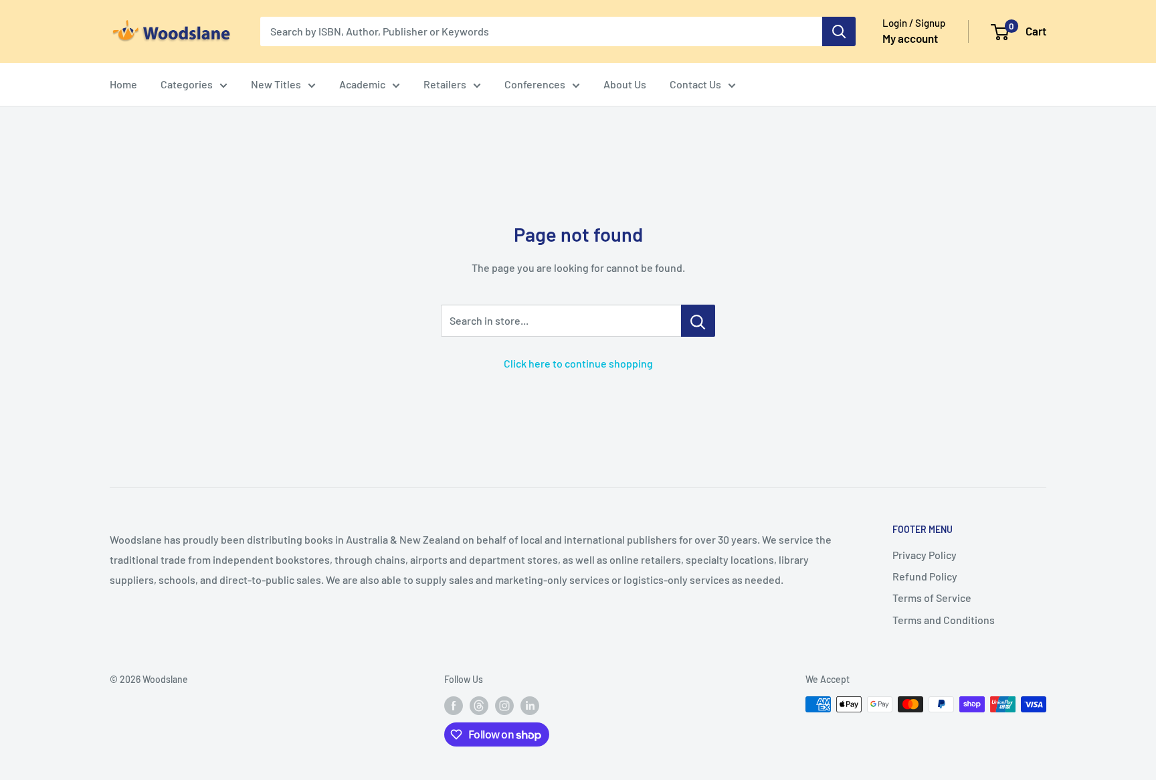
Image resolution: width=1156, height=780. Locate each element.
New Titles (276, 84)
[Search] (839, 31)
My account (910, 38)
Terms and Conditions (943, 619)
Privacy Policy (924, 554)
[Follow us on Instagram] (504, 705)
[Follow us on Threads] (479, 705)
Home (123, 84)
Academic (362, 84)
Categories (187, 84)
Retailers (444, 84)
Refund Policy (924, 576)
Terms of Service (931, 597)
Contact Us (695, 84)
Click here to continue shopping (578, 363)
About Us (624, 84)
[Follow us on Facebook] (453, 705)
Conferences (534, 84)
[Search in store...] (698, 321)
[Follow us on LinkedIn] (529, 705)
